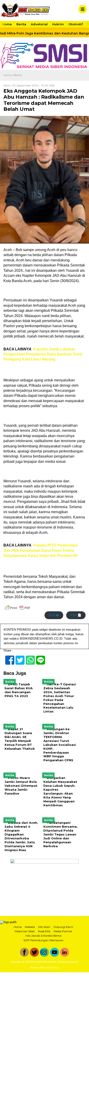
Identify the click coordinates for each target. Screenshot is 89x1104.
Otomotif (75, 24)
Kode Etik (44, 931)
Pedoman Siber (25, 931)
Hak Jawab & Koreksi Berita (43, 935)
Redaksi (30, 927)
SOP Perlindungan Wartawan (43, 940)
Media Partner (63, 931)
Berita (21, 24)
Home (7, 24)
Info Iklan (44, 927)
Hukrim (58, 24)
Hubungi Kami (63, 927)
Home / (8, 75)
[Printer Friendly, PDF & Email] (17, 607)
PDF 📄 (76, 615)
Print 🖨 (54, 615)
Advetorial (39, 24)
